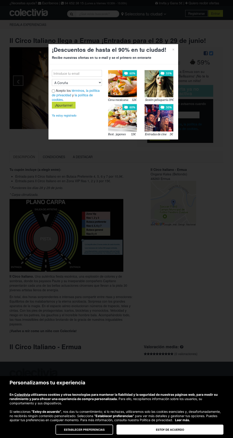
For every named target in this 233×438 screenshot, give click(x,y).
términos (78, 90)
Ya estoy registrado (64, 115)
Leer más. (182, 420)
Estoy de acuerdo (170, 430)
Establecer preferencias (84, 430)
